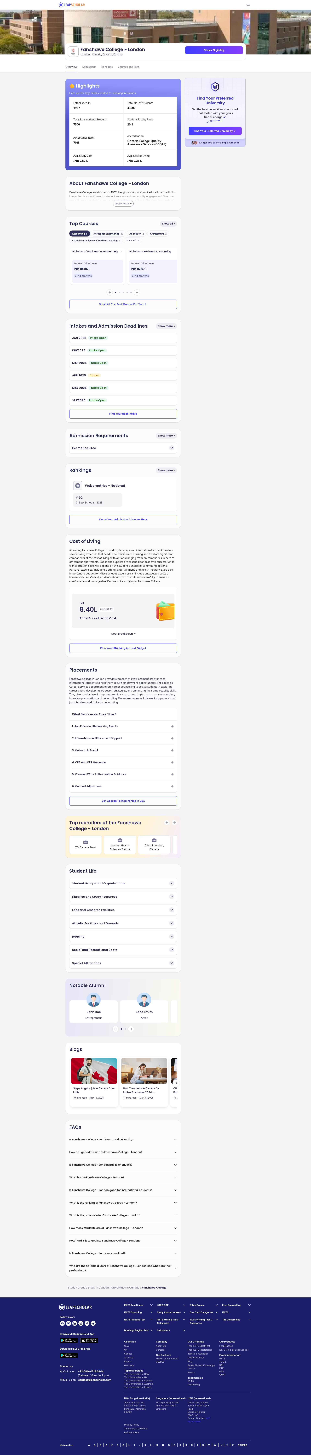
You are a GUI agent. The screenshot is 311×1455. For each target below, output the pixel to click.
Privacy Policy (131, 1424)
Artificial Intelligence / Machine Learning (96, 240)
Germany (129, 1365)
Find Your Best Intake (123, 414)
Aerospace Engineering (108, 233)
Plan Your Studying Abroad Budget (123, 648)
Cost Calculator (196, 1357)
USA (126, 1345)
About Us (161, 1345)
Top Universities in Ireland (137, 1387)
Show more (165, 326)
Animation (136, 233)
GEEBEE (160, 1361)
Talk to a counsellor (198, 1353)
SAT (221, 1365)
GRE (221, 1371)
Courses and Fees (128, 67)
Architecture (158, 233)
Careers (160, 1349)
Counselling (194, 1384)
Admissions (89, 67)
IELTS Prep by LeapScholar (233, 1349)
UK (125, 1349)
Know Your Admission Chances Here (123, 519)
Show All (131, 240)
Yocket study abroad (167, 1358)
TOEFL (222, 1361)
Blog (190, 1361)
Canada (128, 1353)
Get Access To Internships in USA (123, 801)
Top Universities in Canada (138, 1380)
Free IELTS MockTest (199, 1345)
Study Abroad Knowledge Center (201, 1367)
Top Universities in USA (136, 1374)
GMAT (222, 1374)
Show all (167, 223)
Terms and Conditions (135, 1428)
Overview (71, 67)
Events (191, 1372)
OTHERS (242, 1445)
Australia (128, 1357)
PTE (221, 1368)
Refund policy (131, 1432)
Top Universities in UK (135, 1377)
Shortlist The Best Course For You (121, 304)
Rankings (107, 67)
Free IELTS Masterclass (200, 1349)
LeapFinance (226, 1345)
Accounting (79, 233)
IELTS (191, 1381)
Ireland (128, 1361)
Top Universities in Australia (138, 1383)
